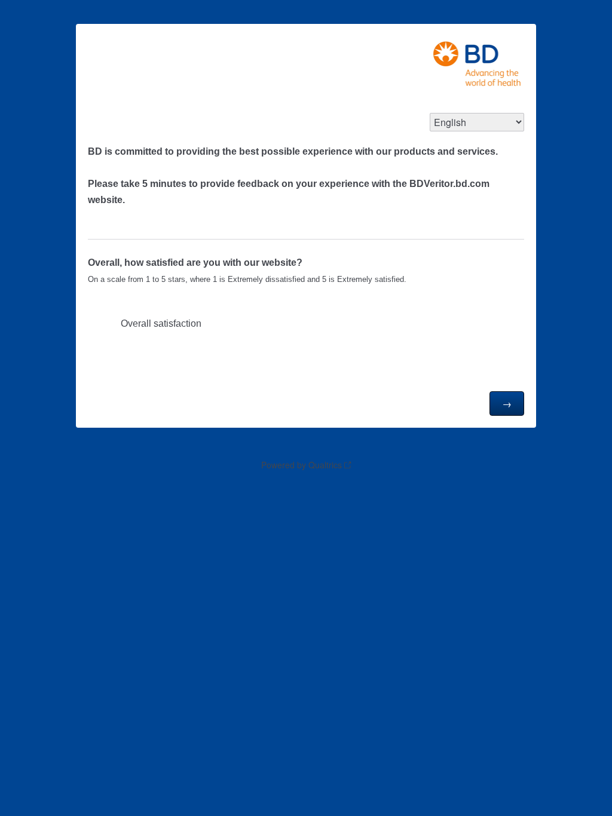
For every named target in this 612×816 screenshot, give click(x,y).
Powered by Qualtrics (301, 465)
